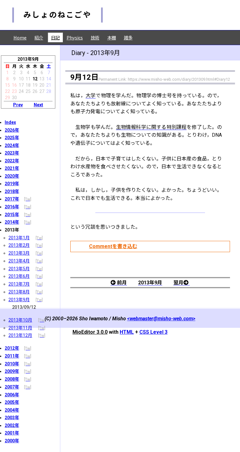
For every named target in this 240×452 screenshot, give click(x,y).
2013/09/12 (24, 307)
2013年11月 (20, 327)
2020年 (12, 176)
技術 (95, 37)
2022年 (12, 160)
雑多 (128, 37)
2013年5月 (19, 268)
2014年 (12, 222)
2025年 (12, 137)
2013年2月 (19, 245)
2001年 (12, 432)
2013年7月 (19, 284)
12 (35, 78)
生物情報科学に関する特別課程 (151, 127)
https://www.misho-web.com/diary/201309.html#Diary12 (179, 79)
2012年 (12, 348)
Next (38, 104)
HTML (127, 332)
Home (20, 37)
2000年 (12, 440)
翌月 (178, 283)
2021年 (12, 168)
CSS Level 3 (153, 332)
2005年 (12, 402)
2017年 (12, 198)
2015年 (12, 214)
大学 (91, 96)
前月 (122, 283)
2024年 (12, 145)
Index (10, 122)
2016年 (12, 206)
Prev (18, 104)
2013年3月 (19, 253)
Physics (75, 37)
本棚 (111, 37)
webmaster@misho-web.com (161, 319)
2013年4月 (19, 260)
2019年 (12, 183)
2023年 (12, 152)
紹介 (38, 37)
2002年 (12, 425)
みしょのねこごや (57, 15)
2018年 (12, 191)
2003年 (12, 417)
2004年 (12, 410)
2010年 (12, 363)
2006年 (12, 394)
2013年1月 (19, 237)
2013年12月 (20, 335)
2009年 (12, 371)
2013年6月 (19, 276)
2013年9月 (19, 299)
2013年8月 (19, 291)
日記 (55, 37)
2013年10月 (20, 319)
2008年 (12, 379)
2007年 (12, 386)
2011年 (12, 355)
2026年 (12, 130)
